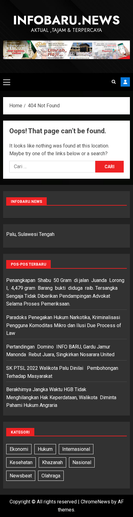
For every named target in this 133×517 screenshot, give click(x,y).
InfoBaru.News (66, 20)
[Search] (114, 82)
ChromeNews (95, 502)
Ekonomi (19, 449)
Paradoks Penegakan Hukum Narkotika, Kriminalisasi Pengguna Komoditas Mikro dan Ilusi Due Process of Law (63, 325)
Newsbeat (21, 476)
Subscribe (125, 82)
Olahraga (50, 476)
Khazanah (52, 462)
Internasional (76, 449)
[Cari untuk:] (52, 167)
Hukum (45, 449)
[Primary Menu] (6, 82)
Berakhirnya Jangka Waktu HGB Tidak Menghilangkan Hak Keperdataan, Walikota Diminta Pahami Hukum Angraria (61, 397)
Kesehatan (21, 462)
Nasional (81, 462)
